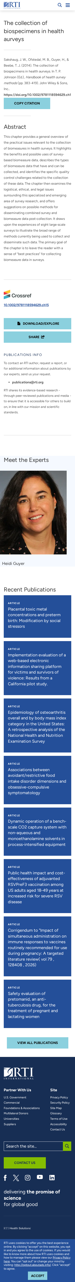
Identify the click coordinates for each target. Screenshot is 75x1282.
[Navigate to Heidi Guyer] (35, 514)
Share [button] (34, 337)
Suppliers (10, 1124)
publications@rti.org (28, 382)
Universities (11, 1118)
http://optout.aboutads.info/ (32, 1265)
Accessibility (58, 1124)
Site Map (56, 1108)
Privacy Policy (59, 1097)
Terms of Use (59, 1118)
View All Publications (37, 1043)
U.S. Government (15, 1097)
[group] (36, 519)
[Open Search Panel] (60, 5)
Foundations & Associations (22, 1108)
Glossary (56, 1113)
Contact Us (57, 1129)
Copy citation (27, 103)
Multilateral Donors (16, 1113)
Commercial (12, 1102)
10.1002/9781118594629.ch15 (26, 305)
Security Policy (60, 1102)
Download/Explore (40, 324)
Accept (39, 1276)
